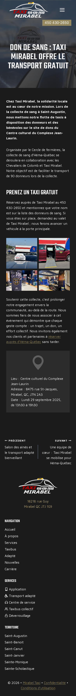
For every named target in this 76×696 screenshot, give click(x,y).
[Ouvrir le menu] (62, 10)
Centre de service (22, 602)
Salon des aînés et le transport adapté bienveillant (19, 449)
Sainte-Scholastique (19, 669)
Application (17, 589)
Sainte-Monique (16, 662)
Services (11, 543)
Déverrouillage (19, 616)
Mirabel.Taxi (31, 683)
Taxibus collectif (21, 609)
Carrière (11, 569)
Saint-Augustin (16, 636)
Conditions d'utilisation (38, 688)
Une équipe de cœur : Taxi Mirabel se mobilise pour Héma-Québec (56, 452)
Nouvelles (12, 562)
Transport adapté (22, 596)
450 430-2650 (57, 23)
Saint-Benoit (14, 642)
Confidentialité (55, 683)
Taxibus (10, 549)
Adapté (10, 556)
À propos (11, 536)
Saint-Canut (14, 649)
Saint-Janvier (15, 655)
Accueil (10, 529)
